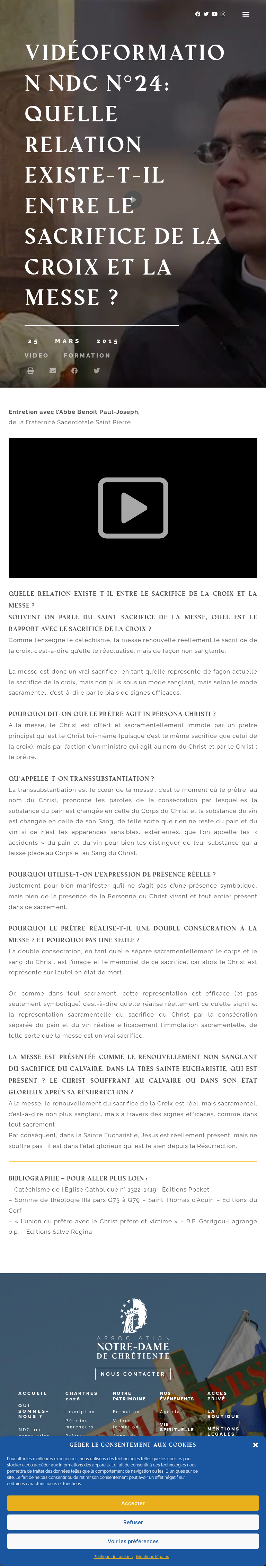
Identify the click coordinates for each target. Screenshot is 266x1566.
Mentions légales (152, 1556)
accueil (33, 1393)
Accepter (133, 1503)
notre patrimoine (129, 1396)
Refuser (133, 1522)
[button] (255, 1445)
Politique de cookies (113, 1556)
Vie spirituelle (177, 1427)
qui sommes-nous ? (33, 1411)
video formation (68, 355)
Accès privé (217, 1396)
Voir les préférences (133, 1541)
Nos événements (177, 1396)
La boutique (223, 1414)
